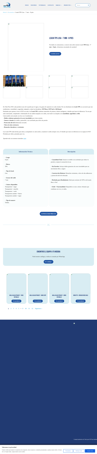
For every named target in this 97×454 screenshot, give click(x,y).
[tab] (25, 178)
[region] (48, 449)
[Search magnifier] (89, 5)
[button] (61, 5)
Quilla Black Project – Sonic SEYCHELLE (59, 296)
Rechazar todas (79, 450)
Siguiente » (38, 308)
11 (29, 308)
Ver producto (16, 301)
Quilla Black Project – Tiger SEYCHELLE (16, 296)
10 (26, 308)
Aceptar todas (90, 450)
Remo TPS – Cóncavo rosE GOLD (80, 295)
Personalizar (68, 450)
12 (32, 308)
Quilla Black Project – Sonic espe (38, 295)
